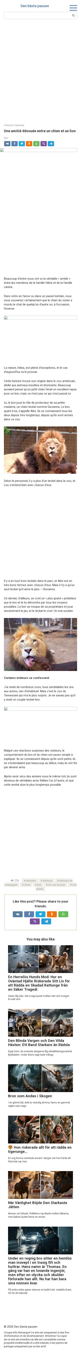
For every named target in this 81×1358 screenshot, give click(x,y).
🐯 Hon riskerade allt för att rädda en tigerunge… (40, 1149)
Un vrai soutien (56, 884)
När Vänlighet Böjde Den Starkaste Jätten (37, 1204)
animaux (47, 880)
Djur (6, 137)
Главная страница (14, 125)
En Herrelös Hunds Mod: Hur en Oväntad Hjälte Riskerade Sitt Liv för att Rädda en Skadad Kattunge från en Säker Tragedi (39, 983)
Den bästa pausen (35, 6)
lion (39, 884)
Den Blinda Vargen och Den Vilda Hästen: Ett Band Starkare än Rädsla (39, 1042)
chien (27, 884)
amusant (31, 880)
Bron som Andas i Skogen (30, 1096)
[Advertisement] (40, 71)
